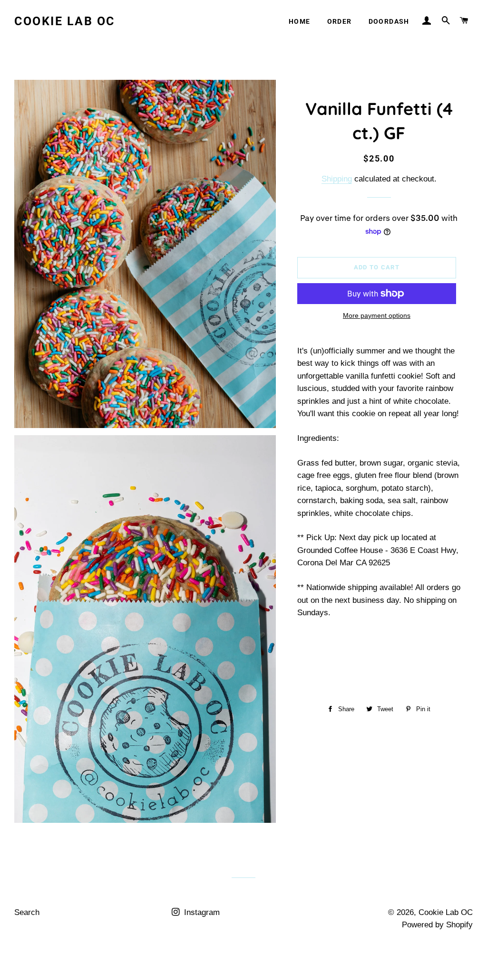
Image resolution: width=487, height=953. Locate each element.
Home (300, 21)
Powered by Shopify (437, 924)
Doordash (389, 21)
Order (339, 21)
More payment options (376, 315)
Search (26, 912)
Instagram (201, 912)
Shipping (336, 178)
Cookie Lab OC (64, 21)
